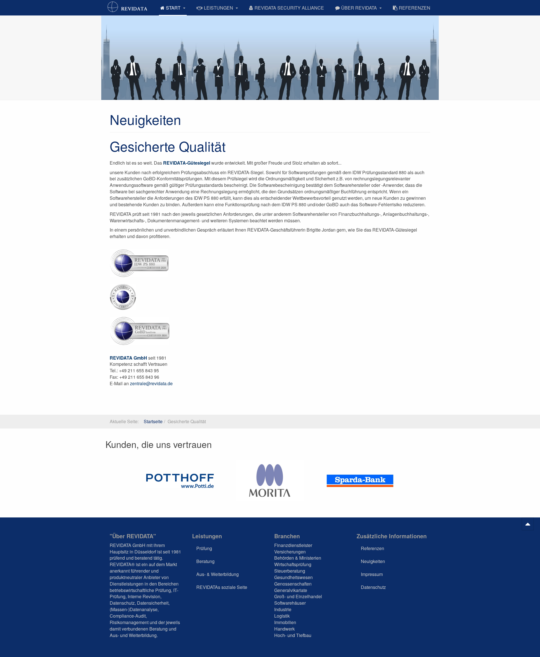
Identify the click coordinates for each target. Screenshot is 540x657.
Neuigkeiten (373, 561)
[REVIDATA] (127, 7)
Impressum (372, 574)
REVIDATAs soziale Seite (221, 587)
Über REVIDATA (359, 8)
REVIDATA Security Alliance (289, 8)
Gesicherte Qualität (168, 146)
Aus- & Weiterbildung (217, 574)
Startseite (153, 421)
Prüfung (204, 548)
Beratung (205, 561)
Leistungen (219, 8)
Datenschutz (373, 587)
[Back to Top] (528, 523)
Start (174, 8)
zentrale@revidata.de (151, 383)
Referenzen (414, 8)
